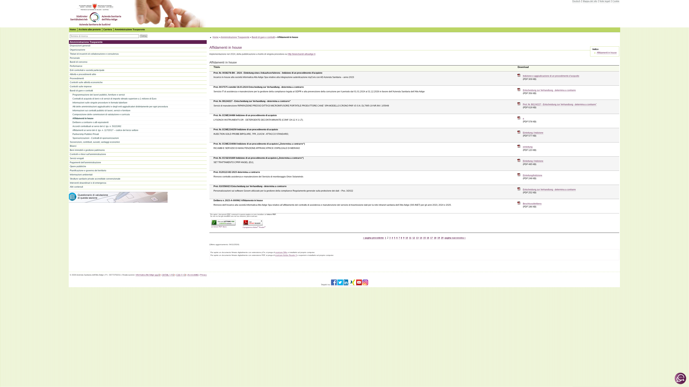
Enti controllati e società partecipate (87, 70)
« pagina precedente (373, 238)
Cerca (144, 36)
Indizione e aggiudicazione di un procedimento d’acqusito (551, 76)
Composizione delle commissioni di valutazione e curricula (101, 114)
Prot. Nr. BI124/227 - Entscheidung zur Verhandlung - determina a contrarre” (560, 104)
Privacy (203, 275)
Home (216, 37)
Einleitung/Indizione (532, 175)
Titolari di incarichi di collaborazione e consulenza (94, 54)
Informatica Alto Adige (147, 275)
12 (414, 238)
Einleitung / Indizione (533, 133)
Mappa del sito (590, 1)
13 (417, 238)
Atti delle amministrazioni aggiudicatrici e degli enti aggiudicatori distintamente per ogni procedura (120, 107)
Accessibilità (193, 275)
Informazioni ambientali (81, 174)
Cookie (615, 1)
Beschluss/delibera (532, 204)
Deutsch (576, 1)
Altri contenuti (76, 187)
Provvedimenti (77, 78)
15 (424, 238)
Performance (76, 66)
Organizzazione (77, 50)
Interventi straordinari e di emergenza (88, 183)
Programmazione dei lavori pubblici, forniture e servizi (98, 95)
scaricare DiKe (281, 252)
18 (435, 238)
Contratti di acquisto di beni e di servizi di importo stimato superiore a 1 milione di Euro (114, 99)
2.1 (180, 275)
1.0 (167, 275)
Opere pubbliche (78, 166)
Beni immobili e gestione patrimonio (87, 150)
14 (421, 238)
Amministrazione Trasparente (130, 29)
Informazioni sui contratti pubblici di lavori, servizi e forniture (101, 110)
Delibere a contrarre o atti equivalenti (90, 122)
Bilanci (73, 146)
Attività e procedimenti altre (83, 74)
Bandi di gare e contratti (81, 90)
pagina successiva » (455, 238)
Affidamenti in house (82, 118)
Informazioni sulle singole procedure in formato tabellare (99, 103)
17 (431, 238)
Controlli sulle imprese (81, 86)
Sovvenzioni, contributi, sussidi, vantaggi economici (95, 142)
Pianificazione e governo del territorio (88, 170)
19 (438, 238)
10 (407, 238)
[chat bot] (680, 378)
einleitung (528, 147)
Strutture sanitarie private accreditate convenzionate (95, 179)
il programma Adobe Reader (254, 227)
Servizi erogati (77, 158)
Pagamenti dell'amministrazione (85, 162)
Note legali (604, 1)
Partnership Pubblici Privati (85, 134)
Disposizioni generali (80, 45)
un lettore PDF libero (219, 227)
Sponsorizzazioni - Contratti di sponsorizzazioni (95, 138)
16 (428, 238)
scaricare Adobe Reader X (286, 255)
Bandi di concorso (78, 62)
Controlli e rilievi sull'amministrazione (88, 154)
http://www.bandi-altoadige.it (301, 54)
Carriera (107, 29)
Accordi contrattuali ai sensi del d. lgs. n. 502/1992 (96, 126)
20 (442, 238)
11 (410, 238)
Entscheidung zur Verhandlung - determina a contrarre (549, 90)
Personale (75, 58)
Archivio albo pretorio (90, 29)
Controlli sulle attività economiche (86, 82)
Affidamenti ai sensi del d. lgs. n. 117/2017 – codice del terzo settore (105, 130)
